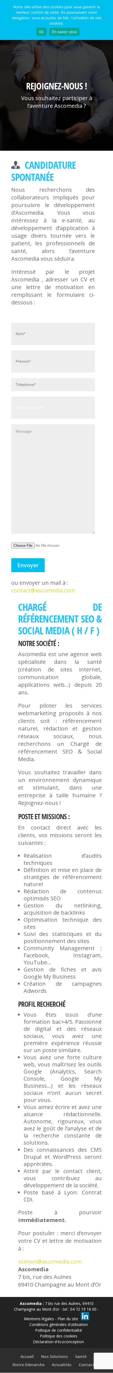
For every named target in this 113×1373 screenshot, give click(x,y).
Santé (80, 1356)
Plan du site (68, 1318)
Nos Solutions (54, 1356)
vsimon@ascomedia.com (50, 1261)
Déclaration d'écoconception (58, 1341)
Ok (41, 32)
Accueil (27, 1356)
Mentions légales (39, 1318)
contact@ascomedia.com (43, 590)
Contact (86, 1364)
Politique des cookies (58, 1336)
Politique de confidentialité (58, 1330)
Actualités (61, 1364)
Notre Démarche (28, 1364)
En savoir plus (64, 32)
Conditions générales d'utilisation (58, 1324)
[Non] (106, 20)
